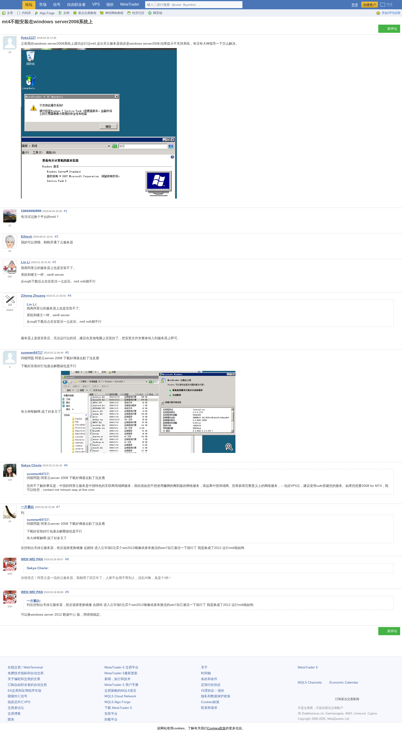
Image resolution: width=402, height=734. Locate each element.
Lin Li (25, 262)
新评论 (392, 28)
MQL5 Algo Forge (117, 702)
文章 (10, 13)
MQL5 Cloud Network (120, 696)
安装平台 (110, 713)
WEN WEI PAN (32, 559)
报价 (110, 5)
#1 (65, 211)
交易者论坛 (16, 708)
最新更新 (120, 673)
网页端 (157, 13)
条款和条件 (209, 679)
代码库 (26, 13)
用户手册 (121, 685)
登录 (355, 5)
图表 (11, 719)
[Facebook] (300, 699)
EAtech (26, 236)
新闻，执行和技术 (117, 679)
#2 (56, 236)
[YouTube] (323, 699)
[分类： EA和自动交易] (9, 30)
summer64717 (32, 352)
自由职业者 (76, 5)
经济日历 (138, 13)
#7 (58, 507)
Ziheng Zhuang (33, 295)
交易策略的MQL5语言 (120, 690)
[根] (3, 30)
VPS (96, 4)
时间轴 (206, 673)
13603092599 (31, 211)
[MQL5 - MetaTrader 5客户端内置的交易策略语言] (11, 4)
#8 (67, 559)
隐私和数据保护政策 (215, 696)
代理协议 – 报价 (212, 690)
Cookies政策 (210, 702)
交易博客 (14, 713)
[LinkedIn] (330, 699)
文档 (66, 13)
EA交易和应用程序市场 (24, 690)
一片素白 (27, 507)
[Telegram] (308, 699)
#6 (66, 465)
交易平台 (121, 667)
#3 (54, 262)
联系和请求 (209, 708)
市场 (43, 5)
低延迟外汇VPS (19, 702)
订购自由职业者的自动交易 (27, 685)
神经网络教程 (114, 13)
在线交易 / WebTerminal (25, 667)
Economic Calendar (343, 682)
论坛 (29, 5)
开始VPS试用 (391, 13)
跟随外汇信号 (17, 696)
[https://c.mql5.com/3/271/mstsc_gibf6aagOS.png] (148, 411)
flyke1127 (28, 38)
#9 (67, 592)
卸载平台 (110, 719)
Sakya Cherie (31, 465)
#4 (69, 295)
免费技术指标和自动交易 (26, 673)
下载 (118, 708)
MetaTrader (129, 4)
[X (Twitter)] (315, 699)
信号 (56, 5)
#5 (67, 352)
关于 (204, 667)
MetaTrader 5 (308, 667)
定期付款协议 (211, 685)
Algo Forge (47, 13)
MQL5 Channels (310, 682)
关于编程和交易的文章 (24, 679)
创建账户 (369, 5)
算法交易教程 (87, 13)
